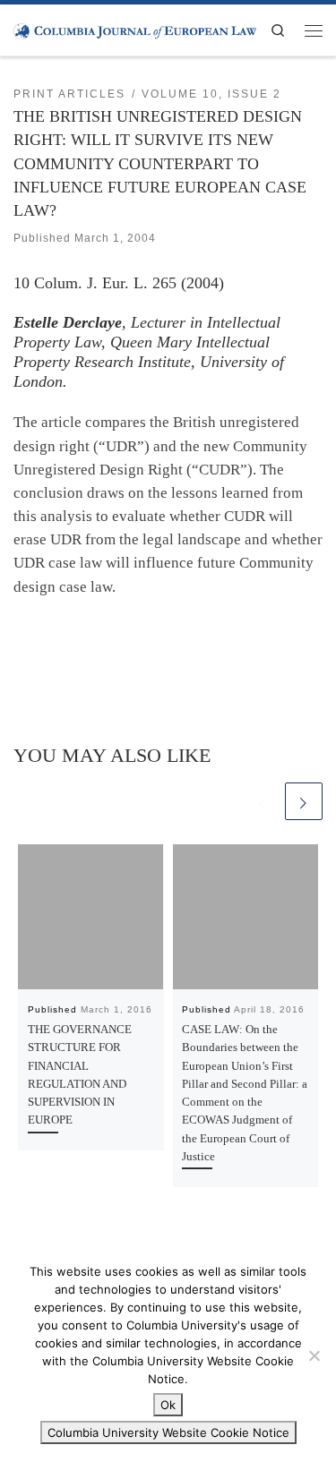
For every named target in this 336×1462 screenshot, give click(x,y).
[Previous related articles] (262, 801)
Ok (168, 1405)
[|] (134, 29)
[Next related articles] (304, 801)
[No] (314, 1355)
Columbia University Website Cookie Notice (168, 1432)
